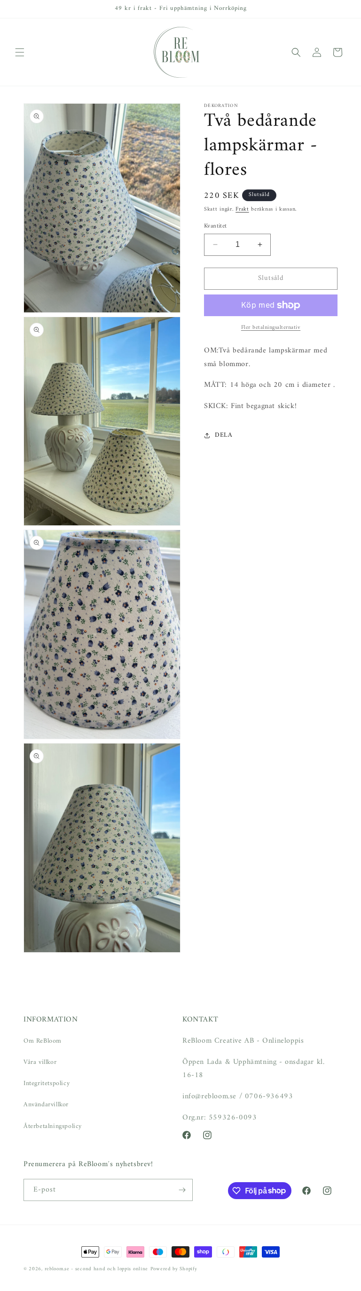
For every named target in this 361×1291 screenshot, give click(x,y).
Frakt (242, 209)
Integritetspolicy (47, 1083)
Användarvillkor (46, 1105)
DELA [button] (223, 435)
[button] (19, 52)
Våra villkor (40, 1062)
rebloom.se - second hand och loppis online (96, 1269)
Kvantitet (215, 226)
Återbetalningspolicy (53, 1126)
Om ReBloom (43, 1041)
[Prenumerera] (182, 1190)
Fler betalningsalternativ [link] (271, 328)
